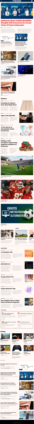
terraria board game (4, 340)
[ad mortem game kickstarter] (17, 336)
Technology (2, 63)
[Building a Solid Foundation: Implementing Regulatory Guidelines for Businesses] (26, 146)
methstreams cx (4, 224)
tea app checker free (7, 277)
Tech (18, 76)
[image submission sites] (29, 290)
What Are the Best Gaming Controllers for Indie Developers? (16, 353)
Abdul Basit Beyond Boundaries (6, 368)
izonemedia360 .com (21, 75)
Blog (1, 79)
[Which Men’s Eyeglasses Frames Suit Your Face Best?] (7, 37)
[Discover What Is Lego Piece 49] (25, 55)
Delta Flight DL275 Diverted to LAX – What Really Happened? (21, 239)
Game (1, 350)
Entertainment (26, 350)
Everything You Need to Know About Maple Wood (8, 104)
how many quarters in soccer (6, 176)
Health (2, 95)
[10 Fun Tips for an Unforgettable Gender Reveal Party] (26, 130)
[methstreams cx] (17, 213)
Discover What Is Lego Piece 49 (23, 61)
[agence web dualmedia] (26, 117)
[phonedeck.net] (29, 265)
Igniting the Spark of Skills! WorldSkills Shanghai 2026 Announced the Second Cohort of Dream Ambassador (16, 23)
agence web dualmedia (8, 115)
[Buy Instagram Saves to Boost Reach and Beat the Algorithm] (29, 302)
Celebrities (2, 201)
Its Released (16, 1)
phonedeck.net (5, 264)
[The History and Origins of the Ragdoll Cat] (7, 233)
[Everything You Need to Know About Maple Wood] (26, 105)
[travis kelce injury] (17, 189)
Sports (2, 177)
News (1, 27)
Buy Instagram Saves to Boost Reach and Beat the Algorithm (10, 301)
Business (2, 113)
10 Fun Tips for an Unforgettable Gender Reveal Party (7, 129)
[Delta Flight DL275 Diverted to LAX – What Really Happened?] (21, 233)
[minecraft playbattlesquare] (29, 348)
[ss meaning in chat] (29, 253)
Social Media (3, 274)
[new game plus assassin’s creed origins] (5, 348)
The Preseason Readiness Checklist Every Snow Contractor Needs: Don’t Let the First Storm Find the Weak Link (8, 77)
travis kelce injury (4, 200)
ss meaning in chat (6, 252)
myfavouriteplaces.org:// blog (24, 322)
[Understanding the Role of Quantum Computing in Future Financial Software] (8, 55)
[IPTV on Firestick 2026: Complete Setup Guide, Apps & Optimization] (26, 415)
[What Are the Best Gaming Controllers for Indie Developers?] (17, 348)
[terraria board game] (5, 336)
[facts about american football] (29, 336)
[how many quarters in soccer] (17, 165)
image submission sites (8, 288)
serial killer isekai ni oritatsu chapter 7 (26, 313)
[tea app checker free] (29, 278)
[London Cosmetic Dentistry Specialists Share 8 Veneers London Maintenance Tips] (8, 86)
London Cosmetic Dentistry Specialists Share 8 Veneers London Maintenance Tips (8, 92)
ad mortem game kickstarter (15, 341)
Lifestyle (2, 40)
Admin (14, 343)
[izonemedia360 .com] (25, 69)
